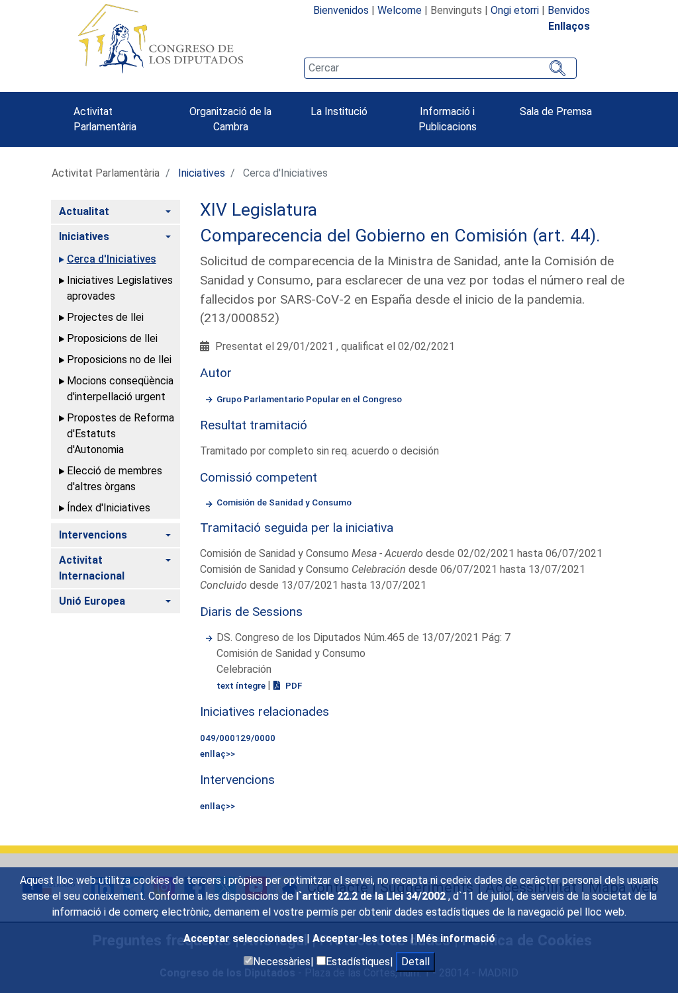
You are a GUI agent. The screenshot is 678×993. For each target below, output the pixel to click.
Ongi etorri (515, 10)
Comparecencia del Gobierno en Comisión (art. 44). (400, 235)
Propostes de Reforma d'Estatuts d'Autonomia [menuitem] (120, 433)
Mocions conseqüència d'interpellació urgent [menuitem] (120, 388)
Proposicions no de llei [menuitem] (119, 359)
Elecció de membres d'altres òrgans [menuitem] (114, 478)
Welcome (399, 10)
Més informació (455, 938)
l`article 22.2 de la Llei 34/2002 (372, 896)
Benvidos (569, 10)
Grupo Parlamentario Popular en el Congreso (309, 399)
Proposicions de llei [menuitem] (112, 338)
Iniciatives (201, 173)
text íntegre (242, 685)
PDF (292, 685)
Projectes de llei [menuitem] (105, 317)
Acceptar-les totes (362, 938)
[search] (440, 68)
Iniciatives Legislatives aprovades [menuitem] (120, 288)
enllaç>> (217, 753)
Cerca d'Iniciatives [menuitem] (111, 259)
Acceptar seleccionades (245, 938)
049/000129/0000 (237, 737)
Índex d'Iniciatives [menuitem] (108, 507)
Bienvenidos (341, 10)
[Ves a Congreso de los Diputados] (160, 38)
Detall (415, 961)
